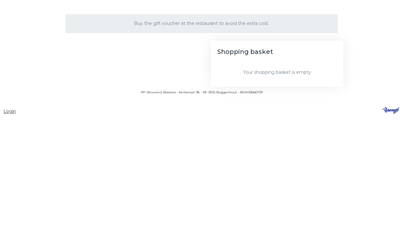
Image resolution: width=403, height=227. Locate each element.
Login (9, 111)
